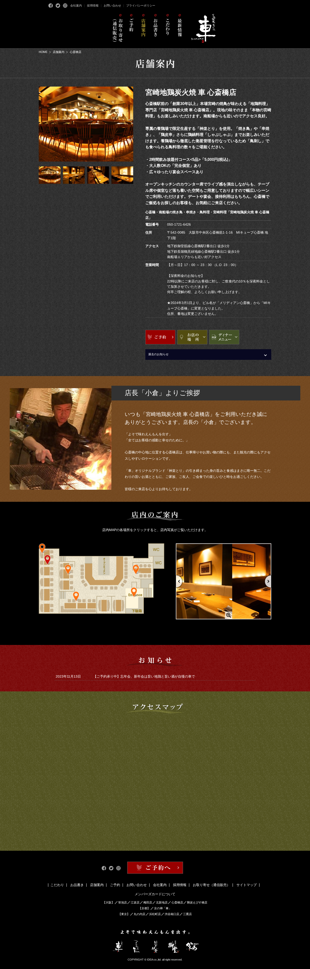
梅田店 (147, 902)
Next (267, 581)
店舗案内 (58, 52)
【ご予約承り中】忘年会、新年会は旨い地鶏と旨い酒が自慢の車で (144, 676)
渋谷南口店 (172, 914)
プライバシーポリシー (140, 5)
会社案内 (76, 5)
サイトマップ (246, 885)
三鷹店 (187, 914)
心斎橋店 (177, 902)
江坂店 (135, 902)
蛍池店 (122, 902)
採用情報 (93, 5)
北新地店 (162, 902)
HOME (43, 52)
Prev (179, 581)
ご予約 (115, 885)
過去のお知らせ (158, 354)
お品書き (77, 885)
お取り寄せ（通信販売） (211, 885)
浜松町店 (155, 914)
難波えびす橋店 (197, 902)
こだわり (57, 885)
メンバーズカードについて (155, 894)
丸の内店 (139, 914)
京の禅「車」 (162, 908)
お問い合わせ (112, 5)
